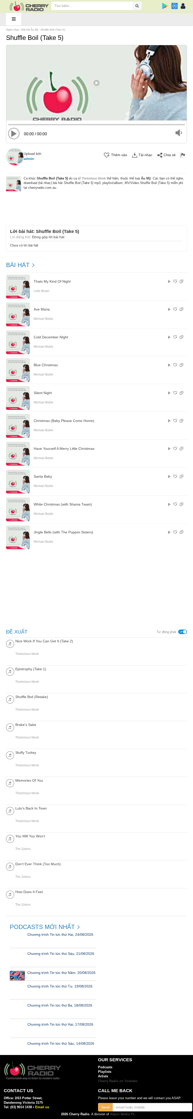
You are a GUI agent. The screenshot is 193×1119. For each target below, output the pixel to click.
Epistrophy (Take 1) (30, 669)
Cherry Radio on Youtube (117, 1081)
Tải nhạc (145, 155)
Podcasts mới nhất (42, 927)
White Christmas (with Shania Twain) (63, 504)
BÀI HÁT (18, 265)
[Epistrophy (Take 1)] (10, 671)
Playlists (104, 1072)
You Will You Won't (30, 836)
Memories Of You (29, 780)
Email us (42, 1107)
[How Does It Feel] (10, 894)
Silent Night (43, 393)
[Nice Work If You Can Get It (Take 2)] (10, 643)
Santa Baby (43, 476)
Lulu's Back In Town (31, 808)
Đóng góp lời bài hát (48, 237)
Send (105, 1107)
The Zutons (23, 849)
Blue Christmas (46, 365)
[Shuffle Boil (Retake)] (10, 699)
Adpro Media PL (122, 1114)
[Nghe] (169, 281)
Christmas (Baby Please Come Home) (64, 421)
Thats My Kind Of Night (52, 281)
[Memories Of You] (10, 782)
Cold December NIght (51, 337)
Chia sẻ (170, 155)
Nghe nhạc (12, 29)
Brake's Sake (25, 725)
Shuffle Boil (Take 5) (53, 29)
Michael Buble (43, 319)
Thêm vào (119, 155)
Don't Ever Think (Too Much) (38, 864)
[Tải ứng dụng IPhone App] (174, 6)
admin (29, 159)
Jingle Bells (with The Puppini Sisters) (63, 532)
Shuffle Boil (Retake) (31, 697)
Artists (103, 1076)
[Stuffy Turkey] (10, 755)
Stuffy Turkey (25, 753)
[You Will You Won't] (10, 838)
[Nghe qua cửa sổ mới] (181, 281)
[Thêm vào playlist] (175, 281)
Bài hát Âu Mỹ (30, 29)
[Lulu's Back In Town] (10, 810)
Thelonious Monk (94, 178)
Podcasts (105, 1067)
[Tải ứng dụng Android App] (165, 6)
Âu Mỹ (146, 178)
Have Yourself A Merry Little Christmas (64, 449)
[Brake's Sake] (10, 727)
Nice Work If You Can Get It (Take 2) (44, 641)
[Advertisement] (98, 205)
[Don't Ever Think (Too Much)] (10, 866)
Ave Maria (42, 309)
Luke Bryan (41, 291)
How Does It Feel (29, 892)
